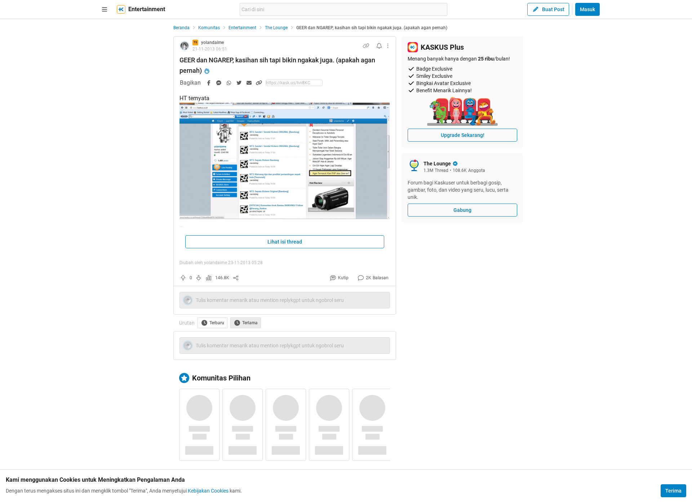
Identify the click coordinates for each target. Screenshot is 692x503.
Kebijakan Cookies (208, 491)
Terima (673, 491)
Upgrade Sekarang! (462, 135)
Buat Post (553, 9)
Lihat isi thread (284, 242)
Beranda (181, 27)
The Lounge (276, 27)
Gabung (462, 210)
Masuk (587, 9)
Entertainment (242, 27)
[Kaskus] (121, 9)
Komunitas (209, 27)
